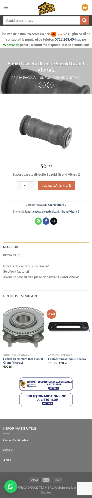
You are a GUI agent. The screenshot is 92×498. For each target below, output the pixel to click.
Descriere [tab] (10, 246)
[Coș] (85, 7)
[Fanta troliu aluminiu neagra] (68, 327)
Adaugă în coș (56, 186)
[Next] (89, 339)
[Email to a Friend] (53, 221)
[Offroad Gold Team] (46, 7)
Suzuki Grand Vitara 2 (60, 77)
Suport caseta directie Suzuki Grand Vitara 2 (51, 211)
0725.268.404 (65, 39)
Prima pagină (23, 77)
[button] (10, 486)
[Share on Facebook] (46, 221)
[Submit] (84, 20)
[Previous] (3, 339)
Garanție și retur (16, 440)
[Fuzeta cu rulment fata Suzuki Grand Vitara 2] (23, 327)
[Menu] (5, 7)
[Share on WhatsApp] (38, 221)
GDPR (8, 450)
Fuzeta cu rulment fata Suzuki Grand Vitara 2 (23, 360)
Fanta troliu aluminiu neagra (67, 359)
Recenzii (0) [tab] (11, 255)
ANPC (8, 460)
